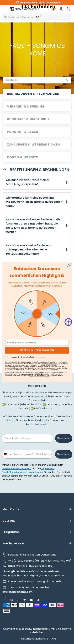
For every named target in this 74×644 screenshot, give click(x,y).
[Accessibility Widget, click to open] (68, 322)
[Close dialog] (69, 265)
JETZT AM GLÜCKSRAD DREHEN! (37, 350)
